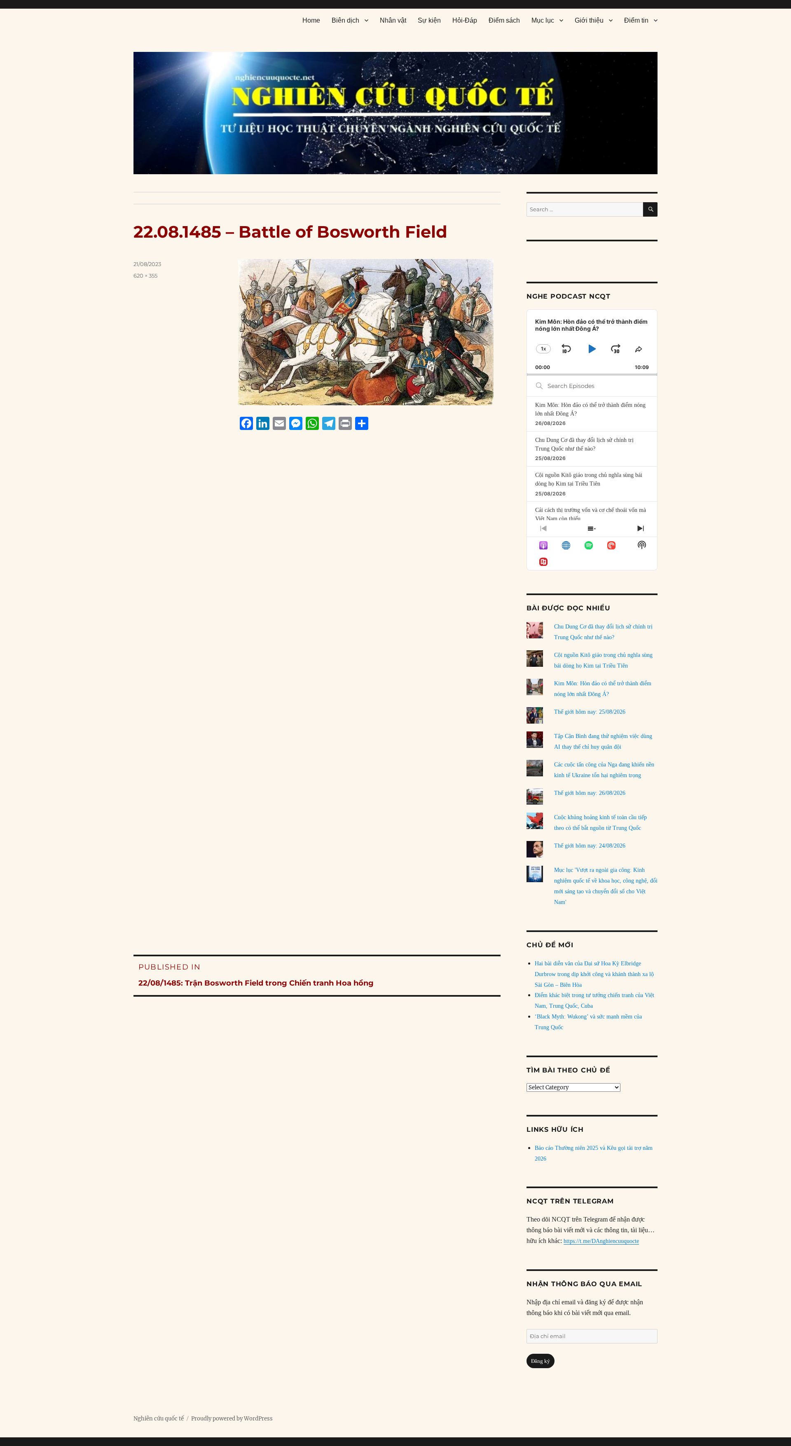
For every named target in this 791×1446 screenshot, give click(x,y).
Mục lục (542, 20)
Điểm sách (504, 20)
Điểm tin (636, 20)
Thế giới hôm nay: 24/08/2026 (589, 846)
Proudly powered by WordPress (232, 1418)
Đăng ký (540, 1361)
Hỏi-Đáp (464, 20)
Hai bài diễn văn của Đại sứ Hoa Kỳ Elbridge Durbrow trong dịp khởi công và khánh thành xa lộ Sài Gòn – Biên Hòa (594, 974)
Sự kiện (429, 20)
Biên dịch (345, 20)
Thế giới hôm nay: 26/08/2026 (589, 793)
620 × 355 (145, 275)
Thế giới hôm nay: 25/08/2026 (589, 712)
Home (311, 20)
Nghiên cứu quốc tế (158, 1418)
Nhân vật (393, 20)
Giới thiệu (589, 20)
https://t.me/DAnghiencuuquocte (601, 1241)
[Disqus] (317, 593)
